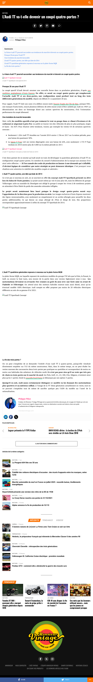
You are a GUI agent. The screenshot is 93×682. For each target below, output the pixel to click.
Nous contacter (20, 665)
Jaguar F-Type (16, 142)
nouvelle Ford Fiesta (34, 378)
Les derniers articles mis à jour (57, 668)
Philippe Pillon (20, 40)
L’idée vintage (33, 665)
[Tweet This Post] (40, 26)
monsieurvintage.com (26, 411)
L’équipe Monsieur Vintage (49, 665)
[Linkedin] (6, 417)
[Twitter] (16, 417)
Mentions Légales (82, 665)
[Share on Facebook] (34, 26)
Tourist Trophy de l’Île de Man (65, 104)
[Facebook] (11, 417)
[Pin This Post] (47, 26)
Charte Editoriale (67, 665)
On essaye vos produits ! (35, 668)
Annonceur (9, 665)
